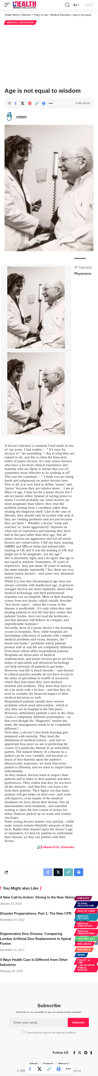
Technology (86, 938)
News (81, 955)
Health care (86, 911)
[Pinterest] (86, 1052)
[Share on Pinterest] (29, 103)
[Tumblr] (91, 1052)
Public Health (82, 968)
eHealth (83, 898)
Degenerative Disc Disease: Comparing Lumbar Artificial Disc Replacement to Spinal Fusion (35, 939)
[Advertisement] (49, 55)
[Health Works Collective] (24, 5)
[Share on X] (22, 103)
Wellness (84, 944)
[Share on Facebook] (15, 103)
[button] (8, 5)
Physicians (82, 273)
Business (84, 949)
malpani (21, 116)
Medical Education (20, 22)
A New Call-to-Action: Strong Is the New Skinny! (38, 897)
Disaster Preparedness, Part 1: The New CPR (36, 913)
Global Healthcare (85, 904)
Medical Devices (83, 917)
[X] (80, 1052)
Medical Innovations (86, 932)
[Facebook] (74, 1052)
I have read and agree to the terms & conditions (51, 1032)
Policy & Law (83, 961)
